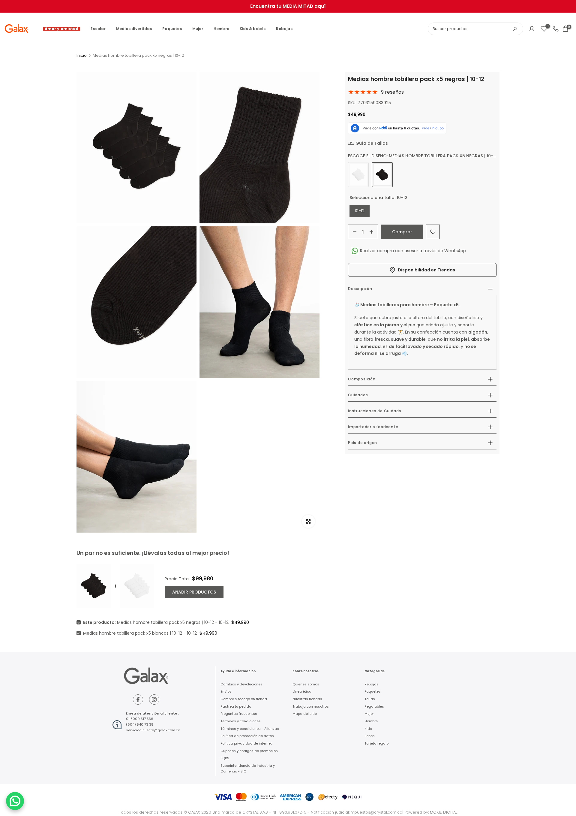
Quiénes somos (305, 684)
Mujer (197, 28)
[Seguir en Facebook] (138, 699)
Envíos (226, 691)
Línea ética (301, 691)
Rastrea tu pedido (235, 706)
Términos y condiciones (240, 721)
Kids (368, 728)
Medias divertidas (134, 28)
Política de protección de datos (247, 735)
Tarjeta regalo (376, 743)
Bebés (369, 735)
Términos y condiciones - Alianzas (249, 728)
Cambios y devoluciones (241, 684)
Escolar (98, 28)
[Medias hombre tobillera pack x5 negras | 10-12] (382, 174)
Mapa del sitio (304, 713)
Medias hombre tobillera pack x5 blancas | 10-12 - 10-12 (140, 633)
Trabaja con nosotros (310, 706)
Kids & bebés (253, 28)
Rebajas (284, 28)
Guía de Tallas (372, 143)
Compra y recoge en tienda (243, 699)
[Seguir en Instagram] (154, 699)
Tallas (369, 699)
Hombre (221, 28)
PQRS (224, 758)
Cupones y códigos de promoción (249, 750)
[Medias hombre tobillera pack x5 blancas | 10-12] (358, 175)
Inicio (81, 55)
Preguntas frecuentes (238, 713)
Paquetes (172, 28)
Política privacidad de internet (246, 743)
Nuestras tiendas (307, 699)
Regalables (374, 706)
